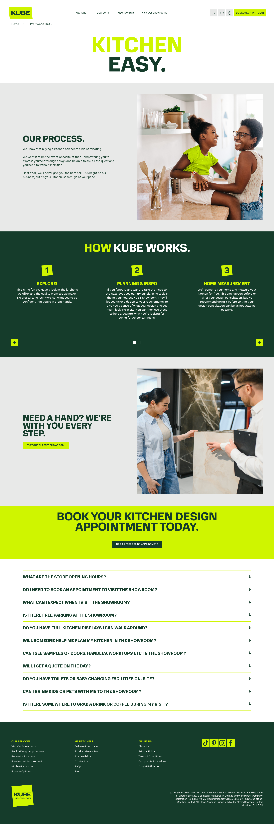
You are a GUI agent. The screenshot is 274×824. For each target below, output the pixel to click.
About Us (145, 741)
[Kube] (20, 13)
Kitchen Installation (22, 766)
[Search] (213, 12)
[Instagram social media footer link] (222, 743)
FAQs (78, 766)
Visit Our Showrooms (154, 13)
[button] (14, 342)
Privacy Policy (147, 751)
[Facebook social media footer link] (231, 743)
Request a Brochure (23, 756)
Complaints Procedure (152, 761)
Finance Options (21, 771)
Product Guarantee (86, 751)
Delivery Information (87, 746)
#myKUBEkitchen (149, 766)
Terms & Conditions (150, 756)
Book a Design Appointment (28, 751)
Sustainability (83, 756)
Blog (77, 771)
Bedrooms (103, 13)
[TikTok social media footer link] (206, 743)
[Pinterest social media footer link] (214, 743)
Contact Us (82, 761)
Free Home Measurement (26, 761)
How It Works (126, 13)
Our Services (21, 741)
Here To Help (84, 741)
